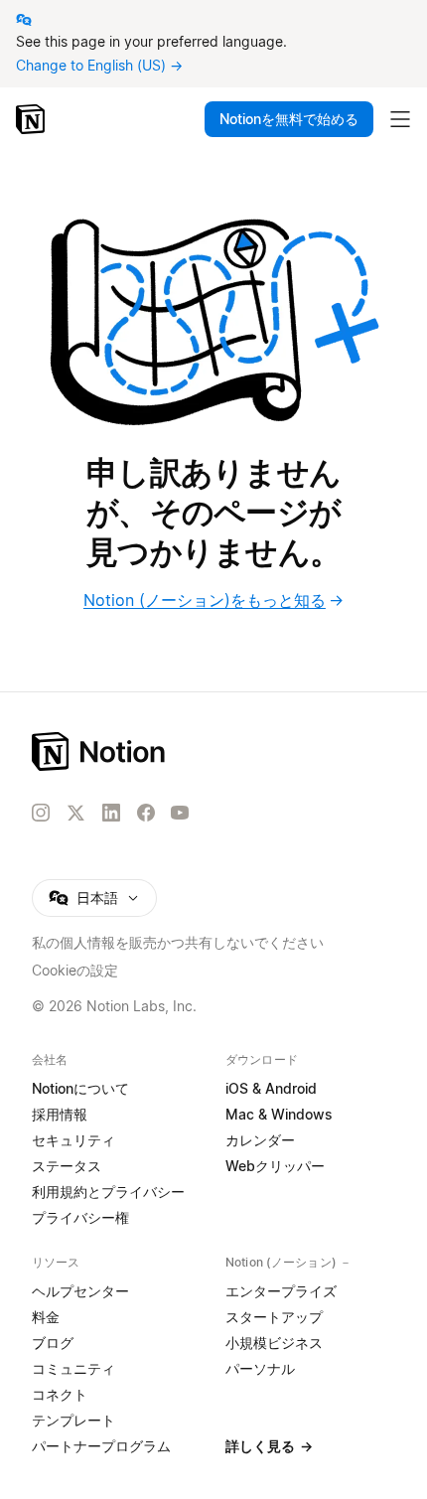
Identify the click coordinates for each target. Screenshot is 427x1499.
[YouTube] (180, 812)
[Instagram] (41, 812)
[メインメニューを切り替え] (400, 119)
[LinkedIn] (111, 812)
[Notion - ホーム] (32, 119)
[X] (75, 813)
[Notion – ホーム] (213, 751)
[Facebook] (146, 812)
